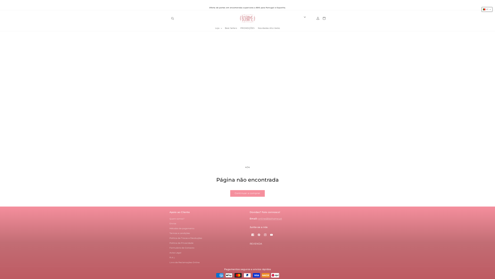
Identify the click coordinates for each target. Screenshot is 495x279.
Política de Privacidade (181, 243)
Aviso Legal (175, 252)
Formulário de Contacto (182, 248)
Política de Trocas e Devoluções (186, 238)
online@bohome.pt (270, 218)
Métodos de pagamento (182, 228)
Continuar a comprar (247, 193)
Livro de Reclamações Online (185, 262)
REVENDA (256, 243)
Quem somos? (177, 219)
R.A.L (172, 257)
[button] (173, 18)
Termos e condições (180, 233)
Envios (173, 223)
